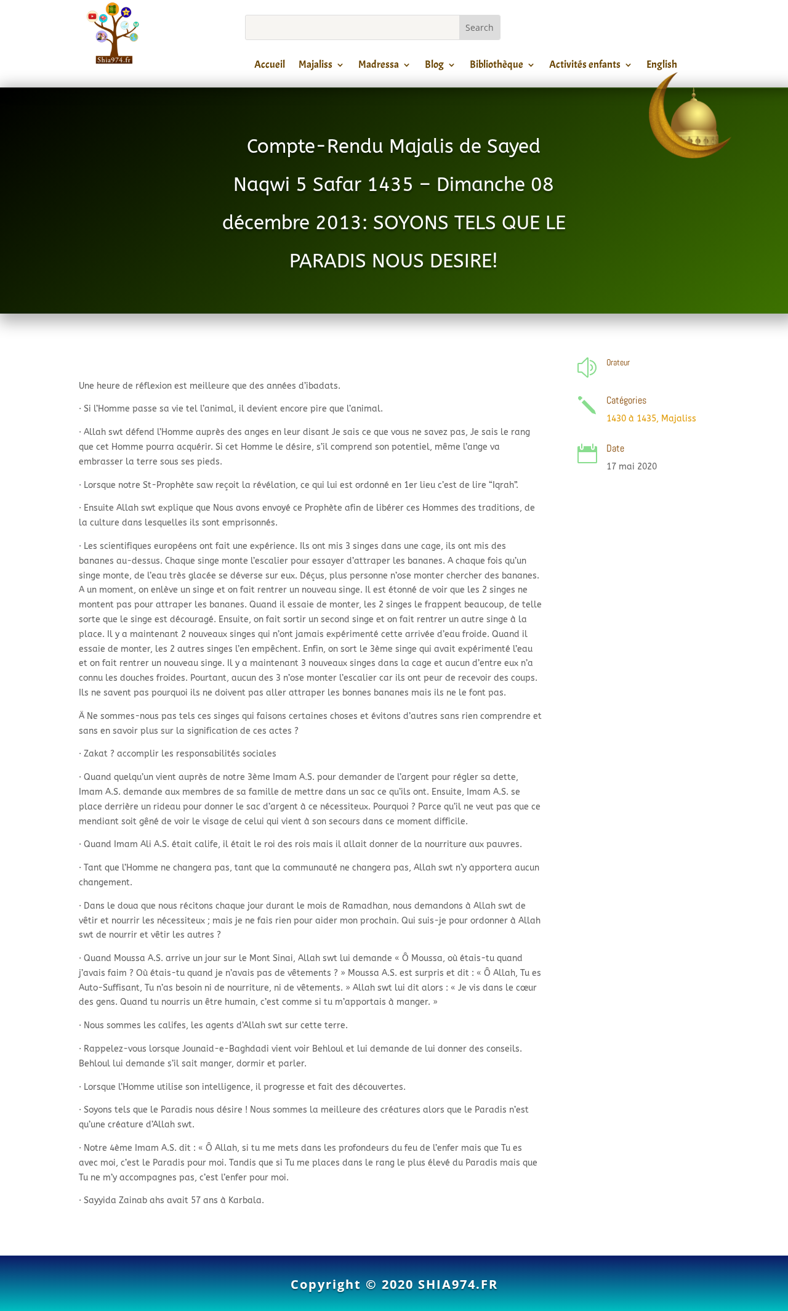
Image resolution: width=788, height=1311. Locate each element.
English (661, 66)
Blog (434, 66)
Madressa (378, 66)
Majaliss (315, 66)
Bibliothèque (496, 66)
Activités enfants (585, 66)
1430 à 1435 (631, 418)
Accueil (269, 66)
